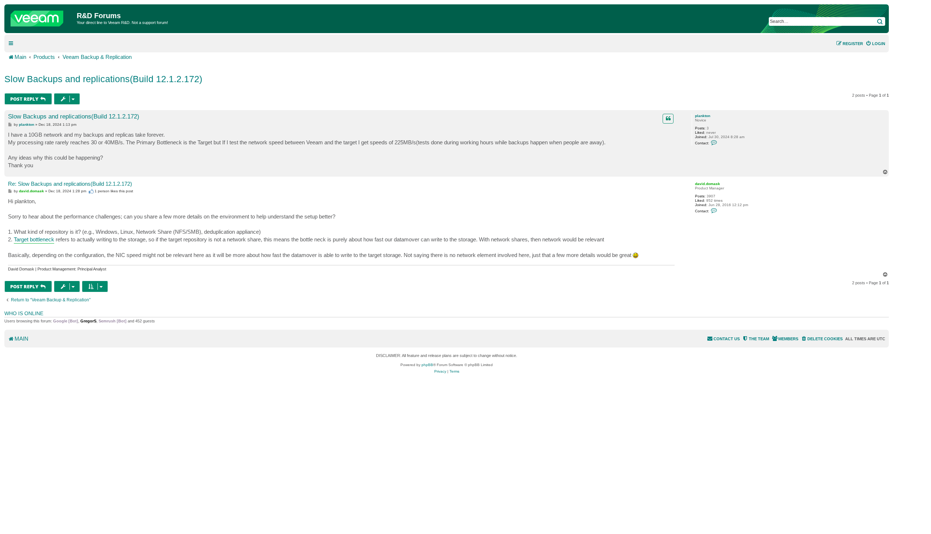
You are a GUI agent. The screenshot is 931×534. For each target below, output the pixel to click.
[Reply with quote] (668, 118)
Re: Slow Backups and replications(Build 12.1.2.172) (70, 184)
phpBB (427, 365)
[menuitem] (875, 43)
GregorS (88, 321)
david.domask (707, 184)
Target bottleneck (34, 239)
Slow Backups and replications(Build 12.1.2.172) (103, 79)
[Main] (41, 16)
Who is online (23, 313)
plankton (702, 116)
